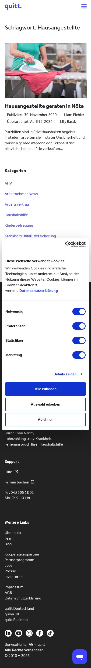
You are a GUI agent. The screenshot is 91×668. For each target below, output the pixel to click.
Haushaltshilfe (16, 215)
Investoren (14, 576)
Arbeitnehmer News (21, 194)
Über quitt (13, 532)
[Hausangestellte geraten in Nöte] (46, 72)
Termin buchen (17, 482)
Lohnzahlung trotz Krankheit (28, 438)
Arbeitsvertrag (17, 204)
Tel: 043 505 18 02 (19, 492)
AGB (8, 592)
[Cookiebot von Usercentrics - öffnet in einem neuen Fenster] (65, 244)
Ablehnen (45, 419)
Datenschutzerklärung (38, 291)
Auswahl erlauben (45, 404)
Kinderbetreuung (19, 225)
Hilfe (9, 472)
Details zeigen (65, 374)
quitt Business (16, 619)
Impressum (14, 587)
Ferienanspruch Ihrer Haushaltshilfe (34, 444)
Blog (8, 544)
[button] (84, 6)
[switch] (79, 326)
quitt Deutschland (19, 608)
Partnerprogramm (19, 560)
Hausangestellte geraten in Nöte (44, 106)
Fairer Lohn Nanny (19, 433)
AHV (8, 183)
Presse (10, 571)
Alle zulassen (45, 389)
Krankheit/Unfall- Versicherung (30, 236)
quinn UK (12, 614)
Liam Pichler (74, 115)
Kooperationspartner (22, 554)
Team (9, 538)
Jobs (9, 565)
